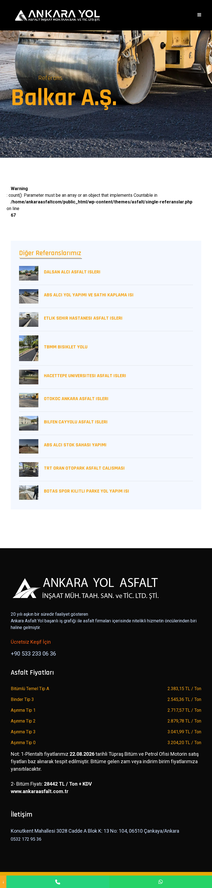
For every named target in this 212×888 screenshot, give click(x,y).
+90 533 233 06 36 (33, 653)
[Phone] (57, 882)
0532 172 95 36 (26, 839)
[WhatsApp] (160, 882)
